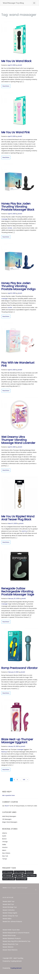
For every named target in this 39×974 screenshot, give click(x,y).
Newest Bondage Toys (10, 907)
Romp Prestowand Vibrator (19, 668)
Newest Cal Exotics (9, 910)
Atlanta (4, 833)
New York (5, 856)
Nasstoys (4, 752)
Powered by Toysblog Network (12, 961)
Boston (4, 839)
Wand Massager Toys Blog (13, 3)
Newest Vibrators (8, 947)
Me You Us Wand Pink (15, 132)
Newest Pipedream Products (12, 938)
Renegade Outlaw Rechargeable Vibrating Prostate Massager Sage (17, 591)
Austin (4, 836)
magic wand (17, 875)
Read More (6, 86)
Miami (4, 850)
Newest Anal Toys (8, 904)
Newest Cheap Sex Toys (10, 916)
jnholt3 (20, 65)
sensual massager (9, 879)
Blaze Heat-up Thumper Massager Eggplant (17, 740)
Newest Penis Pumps (9, 935)
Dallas (4, 844)
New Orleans (6, 853)
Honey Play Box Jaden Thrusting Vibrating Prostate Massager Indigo (18, 286)
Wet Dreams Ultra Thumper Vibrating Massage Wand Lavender (18, 440)
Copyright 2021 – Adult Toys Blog (13, 958)
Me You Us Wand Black (16, 61)
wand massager (21, 879)
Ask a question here (8, 795)
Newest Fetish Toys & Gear (11, 930)
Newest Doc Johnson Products (12, 921)
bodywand (29, 872)
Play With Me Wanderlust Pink (17, 364)
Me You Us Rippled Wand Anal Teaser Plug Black (17, 517)
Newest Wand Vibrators (10, 950)
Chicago (5, 842)
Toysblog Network (16, 968)
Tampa (4, 859)
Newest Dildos (7, 919)
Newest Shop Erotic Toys (10, 944)
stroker (10, 228)
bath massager (8, 872)
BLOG (7, 806)
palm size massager (29, 875)
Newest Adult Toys (8, 901)
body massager (19, 872)
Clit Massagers (6, 819)
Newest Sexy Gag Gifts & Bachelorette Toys (16, 941)
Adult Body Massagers (9, 816)
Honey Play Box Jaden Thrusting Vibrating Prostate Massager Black (17, 207)
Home (5, 888)
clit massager (7, 875)
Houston (5, 847)
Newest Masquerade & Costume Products (16, 933)
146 (24, 779)
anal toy (24, 531)
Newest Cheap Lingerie (10, 913)
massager (4, 219)
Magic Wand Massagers (9, 822)
